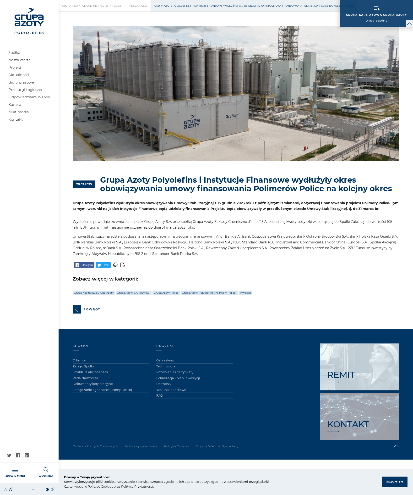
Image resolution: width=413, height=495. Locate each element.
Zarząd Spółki (83, 366)
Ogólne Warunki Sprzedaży (217, 446)
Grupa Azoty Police (166, 292)
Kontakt (15, 119)
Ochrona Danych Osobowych (95, 446)
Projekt (14, 67)
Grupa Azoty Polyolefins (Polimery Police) (92, 5)
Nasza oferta (19, 60)
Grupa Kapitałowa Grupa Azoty (94, 292)
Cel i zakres (165, 360)
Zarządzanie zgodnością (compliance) (102, 390)
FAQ (159, 395)
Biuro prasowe (21, 82)
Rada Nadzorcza (85, 378)
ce (98, 486)
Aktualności (18, 75)
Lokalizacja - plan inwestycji (178, 378)
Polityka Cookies (176, 446)
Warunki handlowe (171, 390)
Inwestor (245, 292)
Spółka (14, 52)
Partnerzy (163, 384)
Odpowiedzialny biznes (29, 97)
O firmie (79, 360)
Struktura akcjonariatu (90, 372)
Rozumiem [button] (394, 481)
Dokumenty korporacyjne (93, 384)
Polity (92, 486)
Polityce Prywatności (137, 486)
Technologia (165, 366)
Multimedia (18, 112)
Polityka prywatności (141, 446)
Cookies (106, 486)
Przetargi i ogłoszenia (27, 89)
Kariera (14, 104)
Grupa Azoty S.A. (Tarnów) (133, 292)
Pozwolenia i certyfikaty (174, 372)
